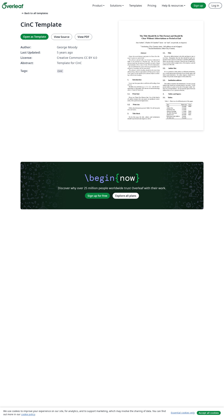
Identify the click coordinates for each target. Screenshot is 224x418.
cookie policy (28, 414)
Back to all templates (34, 13)
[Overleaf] (12, 5)
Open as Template (34, 36)
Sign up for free (97, 196)
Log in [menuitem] (215, 5)
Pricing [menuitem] (152, 5)
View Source (61, 37)
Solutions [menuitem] (116, 5)
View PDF (83, 37)
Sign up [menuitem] (198, 5)
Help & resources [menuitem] (172, 5)
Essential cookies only (183, 412)
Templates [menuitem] (135, 5)
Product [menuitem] (97, 5)
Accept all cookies (209, 412)
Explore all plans (125, 196)
